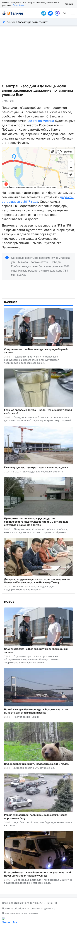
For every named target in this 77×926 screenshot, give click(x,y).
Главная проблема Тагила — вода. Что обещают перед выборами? (38, 411)
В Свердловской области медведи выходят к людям (36, 763)
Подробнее (18, 5)
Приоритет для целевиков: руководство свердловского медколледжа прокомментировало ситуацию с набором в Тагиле (36, 521)
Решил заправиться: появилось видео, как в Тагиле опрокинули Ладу (35, 816)
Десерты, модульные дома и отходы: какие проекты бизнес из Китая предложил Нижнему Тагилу (37, 581)
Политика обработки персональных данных (27, 908)
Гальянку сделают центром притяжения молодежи (36, 467)
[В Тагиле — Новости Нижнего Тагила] (19, 13)
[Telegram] (43, 13)
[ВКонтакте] (50, 13)
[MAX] (57, 13)
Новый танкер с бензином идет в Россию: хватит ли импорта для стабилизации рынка (36, 711)
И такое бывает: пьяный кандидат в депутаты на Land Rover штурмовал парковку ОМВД (37, 874)
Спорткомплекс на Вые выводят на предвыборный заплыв (36, 351)
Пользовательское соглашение (20, 913)
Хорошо (69, 3)
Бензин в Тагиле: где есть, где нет (27, 21)
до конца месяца (41, 121)
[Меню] (73, 13)
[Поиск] (65, 13)
